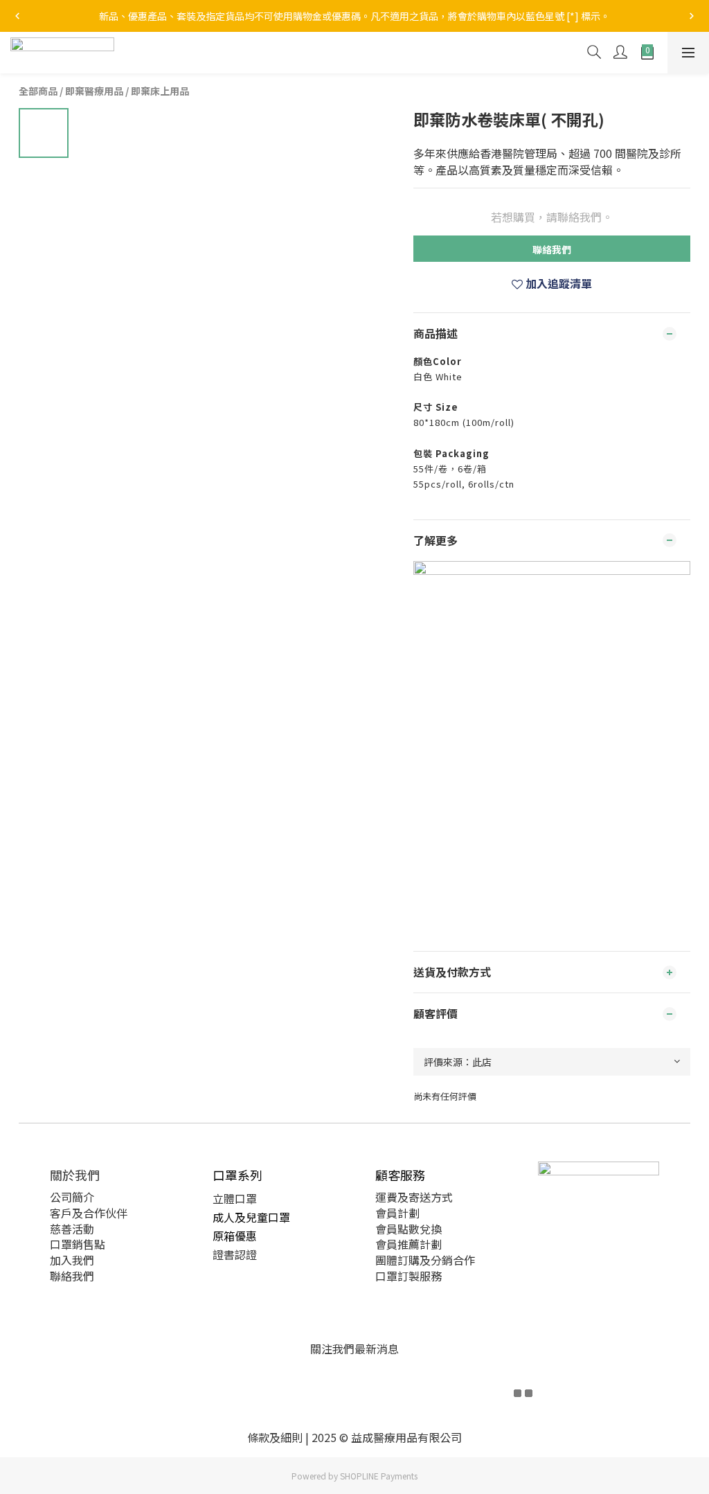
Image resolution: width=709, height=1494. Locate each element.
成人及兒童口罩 (251, 1217)
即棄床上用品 (160, 91)
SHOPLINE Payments (379, 1476)
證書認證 (235, 1254)
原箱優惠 (235, 1235)
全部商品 (38, 91)
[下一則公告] (691, 16)
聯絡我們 (551, 249)
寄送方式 (431, 1197)
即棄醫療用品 (94, 91)
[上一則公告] (17, 16)
